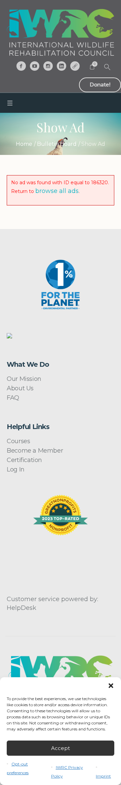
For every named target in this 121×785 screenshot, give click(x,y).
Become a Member (35, 450)
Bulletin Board (57, 144)
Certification (24, 460)
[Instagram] (48, 66)
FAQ (13, 397)
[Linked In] (61, 66)
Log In (16, 469)
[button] (111, 685)
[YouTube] (34, 66)
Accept (60, 748)
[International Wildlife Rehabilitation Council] (60, 32)
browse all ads (57, 191)
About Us (20, 388)
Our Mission (24, 379)
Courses (18, 441)
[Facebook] (21, 66)
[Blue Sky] (75, 66)
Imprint (103, 776)
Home (24, 144)
